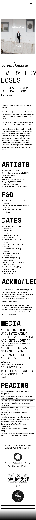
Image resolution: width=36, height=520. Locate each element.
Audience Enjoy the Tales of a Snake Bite (12, 408)
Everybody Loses (6, 412)
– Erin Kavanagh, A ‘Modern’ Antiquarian (12, 364)
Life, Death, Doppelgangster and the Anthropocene (15, 401)
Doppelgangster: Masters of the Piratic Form (13, 396)
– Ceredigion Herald (6, 377)
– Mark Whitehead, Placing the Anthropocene (15, 344)
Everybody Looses (6, 429)
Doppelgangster (5, 391)
